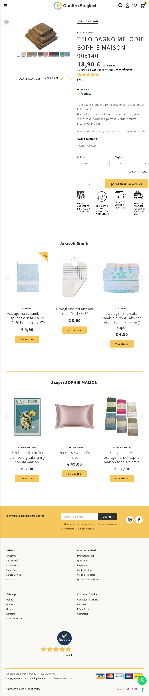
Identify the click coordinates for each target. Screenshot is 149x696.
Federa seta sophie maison (74, 455)
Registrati (81, 604)
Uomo (9, 604)
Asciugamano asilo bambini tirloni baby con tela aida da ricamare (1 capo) (122, 320)
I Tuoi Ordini (83, 609)
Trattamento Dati (15, 689)
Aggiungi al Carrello (129, 184)
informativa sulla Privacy (93, 524)
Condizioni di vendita (87, 599)
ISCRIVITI (108, 517)
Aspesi (122, 308)
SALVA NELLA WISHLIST (29, 79)
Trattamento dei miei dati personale (78, 528)
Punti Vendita (13, 565)
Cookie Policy (33, 689)
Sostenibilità (12, 560)
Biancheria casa (14, 618)
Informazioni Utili (85, 556)
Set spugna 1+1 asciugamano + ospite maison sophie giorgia (122, 457)
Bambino (10, 614)
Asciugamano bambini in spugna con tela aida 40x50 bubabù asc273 (27, 318)
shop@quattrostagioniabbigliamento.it (27, 678)
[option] (7, 24)
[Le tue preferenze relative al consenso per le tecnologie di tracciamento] (142, 689)
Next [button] (141, 277)
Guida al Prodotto (86, 575)
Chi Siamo (11, 556)
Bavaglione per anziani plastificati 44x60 (74, 311)
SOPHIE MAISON (87, 21)
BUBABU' (27, 308)
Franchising (12, 570)
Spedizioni (82, 560)
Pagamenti (82, 565)
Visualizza (27, 339)
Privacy (10, 579)
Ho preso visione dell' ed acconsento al (88, 526)
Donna (9, 599)
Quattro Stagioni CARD (88, 579)
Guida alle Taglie (138, 172)
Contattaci (82, 614)
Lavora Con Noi (14, 575)
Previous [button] (7, 277)
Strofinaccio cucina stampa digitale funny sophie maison (27, 457)
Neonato (10, 609)
